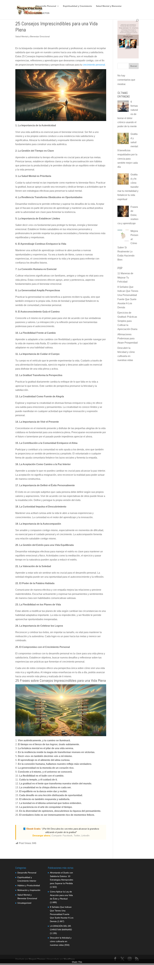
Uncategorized (24, 903)
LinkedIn (85, 835)
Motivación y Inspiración (28, 890)
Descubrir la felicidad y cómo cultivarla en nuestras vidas (60, 941)
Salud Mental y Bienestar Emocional (32, 36)
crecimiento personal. (94, 64)
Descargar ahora (41, 835)
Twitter (77, 835)
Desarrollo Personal (46, 6)
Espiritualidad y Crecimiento (77, 6)
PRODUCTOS (42, 13)
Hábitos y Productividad (28, 885)
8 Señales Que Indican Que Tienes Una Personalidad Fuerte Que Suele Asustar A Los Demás (61, 914)
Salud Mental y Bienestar (109, 6)
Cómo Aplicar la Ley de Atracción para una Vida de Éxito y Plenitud (61, 895)
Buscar (133, 66)
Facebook (67, 835)
